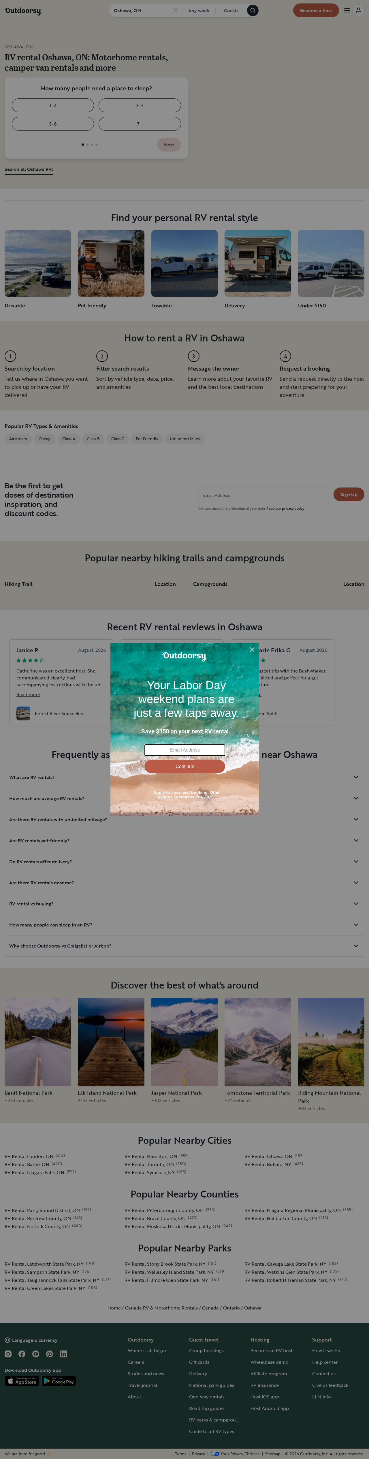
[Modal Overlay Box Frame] (184, 729)
